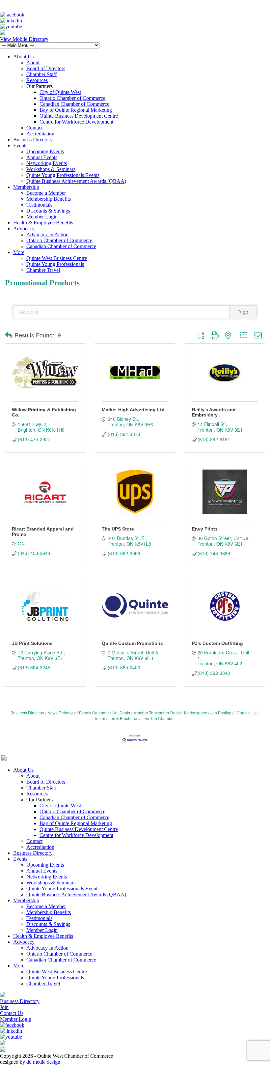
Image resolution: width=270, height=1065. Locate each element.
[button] (8, 335)
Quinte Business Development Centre (79, 116)
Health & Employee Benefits (43, 222)
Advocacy (24, 228)
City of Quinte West (60, 92)
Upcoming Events (45, 151)
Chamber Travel (43, 270)
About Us (23, 56)
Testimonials (39, 205)
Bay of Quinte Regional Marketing (76, 110)
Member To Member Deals (157, 712)
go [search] (245, 311)
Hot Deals (121, 712)
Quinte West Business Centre (56, 258)
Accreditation (40, 133)
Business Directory (33, 139)
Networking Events (46, 163)
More (18, 252)
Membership (26, 187)
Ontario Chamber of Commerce (72, 98)
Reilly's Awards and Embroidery (214, 412)
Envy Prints (205, 529)
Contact (34, 127)
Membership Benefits (48, 199)
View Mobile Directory (24, 39)
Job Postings (221, 712)
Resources (37, 80)
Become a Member (46, 193)
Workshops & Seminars (50, 169)
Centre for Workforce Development (76, 122)
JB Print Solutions (32, 643)
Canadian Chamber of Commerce (74, 104)
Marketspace (195, 712)
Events (20, 145)
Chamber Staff (41, 74)
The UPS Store (118, 529)
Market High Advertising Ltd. (134, 409)
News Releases (61, 712)
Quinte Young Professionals (55, 264)
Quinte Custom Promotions (132, 643)
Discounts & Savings (48, 211)
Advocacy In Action (47, 234)
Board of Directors (45, 68)
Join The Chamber (158, 718)
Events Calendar (94, 712)
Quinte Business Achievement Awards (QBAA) (76, 181)
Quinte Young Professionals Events (62, 175)
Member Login (42, 216)
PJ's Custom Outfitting (217, 643)
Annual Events (41, 157)
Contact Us (246, 712)
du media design (43, 1062)
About (33, 62)
